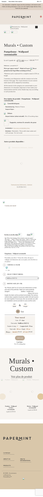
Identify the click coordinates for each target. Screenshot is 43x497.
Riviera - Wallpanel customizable (32, 407)
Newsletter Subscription (15, 1)
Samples (4, 1)
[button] (20, 40)
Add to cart (20, 338)
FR (40, 1)
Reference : (7, 65)
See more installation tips (21, 128)
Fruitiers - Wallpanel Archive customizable (11, 407)
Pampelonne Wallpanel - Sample (21, 185)
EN (38, 1)
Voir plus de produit (21, 376)
